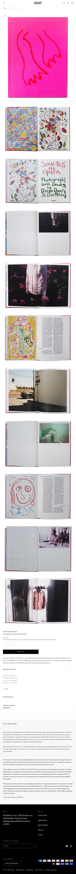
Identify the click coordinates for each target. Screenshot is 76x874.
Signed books (42, 820)
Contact (40, 835)
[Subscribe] (34, 846)
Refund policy (20, 870)
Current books (42, 815)
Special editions (43, 825)
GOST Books (11, 870)
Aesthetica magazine (9, 705)
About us (41, 830)
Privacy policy (29, 870)
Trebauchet (6, 708)
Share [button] (6, 689)
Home (5, 8)
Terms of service (39, 870)
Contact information (51, 870)
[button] (4, 3)
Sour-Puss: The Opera (14, 8)
